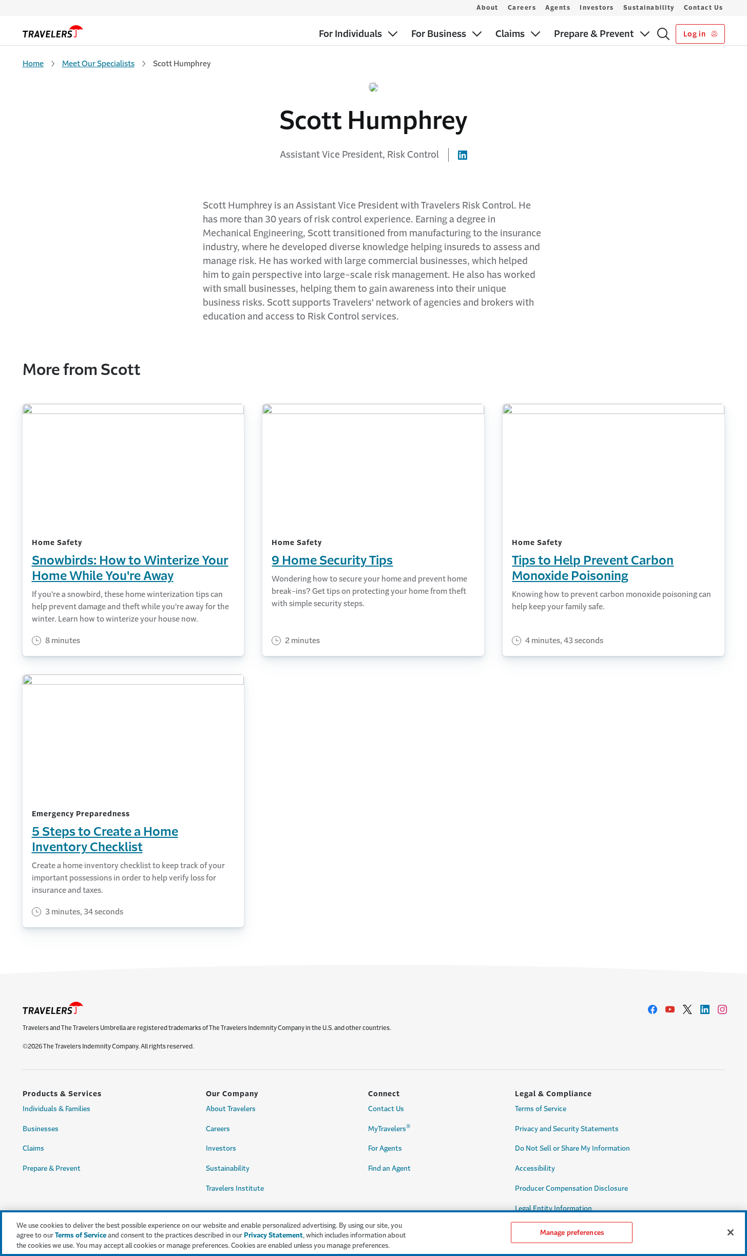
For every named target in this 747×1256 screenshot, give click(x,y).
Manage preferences (572, 1232)
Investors (597, 8)
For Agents (385, 1148)
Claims (33, 1148)
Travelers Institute (235, 1188)
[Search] (663, 34)
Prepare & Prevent (52, 1168)
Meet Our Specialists (98, 63)
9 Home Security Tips (332, 560)
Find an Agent (389, 1168)
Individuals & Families (56, 1108)
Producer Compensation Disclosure (571, 1188)
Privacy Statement (273, 1235)
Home (33, 63)
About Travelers (231, 1108)
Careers (522, 8)
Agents (557, 8)
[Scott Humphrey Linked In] (462, 154)
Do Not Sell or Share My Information (572, 1148)
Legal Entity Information (553, 1208)
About (487, 8)
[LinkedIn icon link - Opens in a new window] (705, 1009)
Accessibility (535, 1168)
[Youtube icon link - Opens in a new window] (670, 1009)
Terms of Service (540, 1108)
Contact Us (703, 8)
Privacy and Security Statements (567, 1129)
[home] (53, 31)
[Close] (730, 1232)
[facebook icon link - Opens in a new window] (652, 1009)
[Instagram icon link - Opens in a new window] (722, 1009)
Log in (695, 34)
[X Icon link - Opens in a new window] (687, 1009)
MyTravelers (389, 1127)
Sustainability (649, 8)
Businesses (41, 1129)
